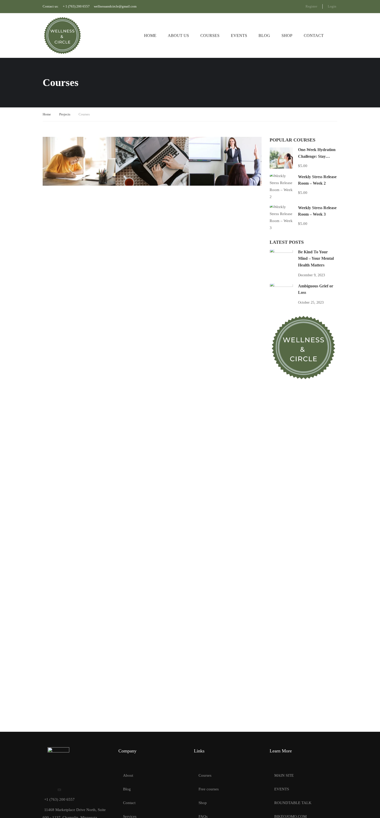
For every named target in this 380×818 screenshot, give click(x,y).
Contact (314, 35)
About (128, 775)
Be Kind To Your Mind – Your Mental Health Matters (316, 258)
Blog (264, 35)
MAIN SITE (284, 775)
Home (150, 35)
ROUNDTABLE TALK (292, 803)
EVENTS (281, 789)
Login (332, 6)
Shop (287, 35)
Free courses (209, 789)
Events (239, 35)
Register (311, 6)
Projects (64, 114)
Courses (209, 35)
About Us (178, 35)
